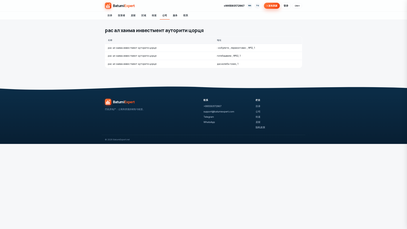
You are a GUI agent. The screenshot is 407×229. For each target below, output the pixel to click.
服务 (175, 15)
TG (257, 5)
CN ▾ (297, 5)
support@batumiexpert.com (219, 111)
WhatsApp (209, 122)
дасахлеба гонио (226, 63)
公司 (164, 15)
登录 (286, 5)
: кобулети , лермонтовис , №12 (235, 47)
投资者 (121, 15)
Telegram (209, 116)
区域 (143, 15)
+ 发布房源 (271, 5)
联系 (185, 15)
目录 (109, 15)
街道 (154, 15)
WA (249, 5)
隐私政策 (260, 127)
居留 (133, 15)
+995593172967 (234, 5)
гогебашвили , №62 (227, 55)
